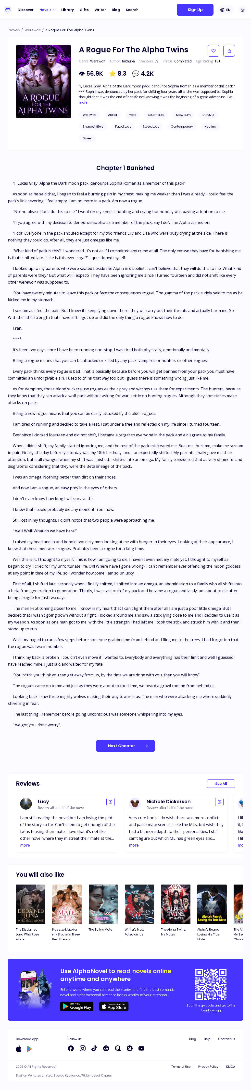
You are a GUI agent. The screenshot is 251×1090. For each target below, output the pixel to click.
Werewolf (33, 30)
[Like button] (213, 51)
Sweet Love (151, 126)
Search (132, 9)
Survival (208, 115)
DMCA (230, 1067)
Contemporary (182, 126)
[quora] (118, 1048)
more (83, 102)
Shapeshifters (93, 126)
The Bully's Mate (100, 929)
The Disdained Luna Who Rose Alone (27, 934)
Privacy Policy (208, 1067)
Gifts (84, 9)
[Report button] (110, 802)
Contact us (226, 1039)
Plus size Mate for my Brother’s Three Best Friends (66, 934)
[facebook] (71, 1048)
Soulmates (156, 115)
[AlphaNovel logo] (8, 10)
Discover (26, 9)
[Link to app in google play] (29, 1049)
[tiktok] (94, 1048)
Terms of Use (180, 1067)
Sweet (87, 138)
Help (207, 1039)
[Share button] (229, 51)
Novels (14, 30)
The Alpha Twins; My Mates (173, 931)
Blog (116, 9)
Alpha (112, 115)
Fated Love (123, 126)
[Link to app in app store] (18, 1048)
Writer (100, 9)
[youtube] (141, 1048)
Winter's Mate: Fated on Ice (135, 931)
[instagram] (83, 1048)
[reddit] (106, 1048)
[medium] (130, 1048)
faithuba (128, 61)
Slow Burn (183, 115)
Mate (132, 115)
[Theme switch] (242, 9)
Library (67, 9)
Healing (210, 126)
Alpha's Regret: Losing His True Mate (208, 934)
